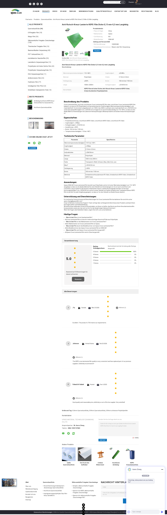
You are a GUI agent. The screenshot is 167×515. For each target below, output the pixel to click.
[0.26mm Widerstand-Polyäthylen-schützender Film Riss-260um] (100, 454)
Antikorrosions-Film (34, 78)
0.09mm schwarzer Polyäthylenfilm (117, 410)
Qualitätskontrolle (104, 11)
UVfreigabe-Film (33, 32)
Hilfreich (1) (79, 357)
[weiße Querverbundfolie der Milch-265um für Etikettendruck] (69, 454)
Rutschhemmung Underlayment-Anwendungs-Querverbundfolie (54, 487)
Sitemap (28, 500)
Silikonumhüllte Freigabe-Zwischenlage (41, 40)
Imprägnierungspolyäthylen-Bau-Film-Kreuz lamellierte (56, 494)
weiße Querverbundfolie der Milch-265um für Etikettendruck (68, 464)
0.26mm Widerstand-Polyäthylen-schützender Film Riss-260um (100, 464)
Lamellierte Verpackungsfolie (38, 62)
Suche (122, 2)
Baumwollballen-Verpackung (37, 50)
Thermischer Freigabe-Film (37, 46)
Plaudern (131, 2)
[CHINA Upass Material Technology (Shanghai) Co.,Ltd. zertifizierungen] (33, 125)
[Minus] (162, 469)
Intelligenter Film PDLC (36, 86)
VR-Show (63, 11)
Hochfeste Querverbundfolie (43, 107)
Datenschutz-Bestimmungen (43, 512)
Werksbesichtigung (86, 11)
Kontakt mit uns (121, 11)
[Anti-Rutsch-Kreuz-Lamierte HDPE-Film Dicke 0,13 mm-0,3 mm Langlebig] (75, 39)
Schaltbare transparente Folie (38, 90)
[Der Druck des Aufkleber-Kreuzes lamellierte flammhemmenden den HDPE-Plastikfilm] (84, 454)
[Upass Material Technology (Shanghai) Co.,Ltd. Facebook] (30, 4)
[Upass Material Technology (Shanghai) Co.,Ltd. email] (30, 143)
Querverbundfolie (46, 19)
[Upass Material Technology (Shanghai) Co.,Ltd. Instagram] (41, 4)
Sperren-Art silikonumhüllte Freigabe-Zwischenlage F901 (84, 496)
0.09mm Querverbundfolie (97, 410)
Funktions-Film (33, 82)
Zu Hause (36, 11)
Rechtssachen (146, 11)
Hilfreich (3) (79, 398)
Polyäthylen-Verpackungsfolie (38, 70)
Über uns (72, 11)
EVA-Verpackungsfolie (35, 74)
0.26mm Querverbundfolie (80, 410)
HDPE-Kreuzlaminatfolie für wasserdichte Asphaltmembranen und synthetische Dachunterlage (132, 464)
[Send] (162, 512)
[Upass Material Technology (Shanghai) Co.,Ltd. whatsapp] (35, 143)
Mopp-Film (31, 36)
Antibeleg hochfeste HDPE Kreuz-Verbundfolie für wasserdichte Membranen (44, 102)
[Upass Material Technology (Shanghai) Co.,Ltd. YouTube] (37, 4)
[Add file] (128, 512)
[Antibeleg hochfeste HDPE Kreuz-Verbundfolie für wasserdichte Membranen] (29, 102)
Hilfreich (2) (122, 307)
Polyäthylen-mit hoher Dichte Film (39, 66)
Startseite (29, 19)
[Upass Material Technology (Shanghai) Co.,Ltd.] (16, 12)
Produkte (45, 11)
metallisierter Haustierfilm (37, 58)
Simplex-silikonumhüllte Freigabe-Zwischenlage (83, 487)
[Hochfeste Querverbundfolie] (29, 107)
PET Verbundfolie (34, 54)
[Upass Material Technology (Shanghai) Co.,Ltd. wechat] (40, 143)
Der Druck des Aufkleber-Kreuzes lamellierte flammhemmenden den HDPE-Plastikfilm (85, 464)
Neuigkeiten (134, 11)
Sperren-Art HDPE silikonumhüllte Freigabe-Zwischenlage (83, 491)
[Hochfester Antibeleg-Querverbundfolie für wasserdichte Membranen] (116, 454)
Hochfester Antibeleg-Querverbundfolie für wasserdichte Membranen (116, 464)
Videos (54, 11)
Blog (157, 11)
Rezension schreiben (78, 279)
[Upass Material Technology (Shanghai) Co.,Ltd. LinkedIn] (34, 4)
